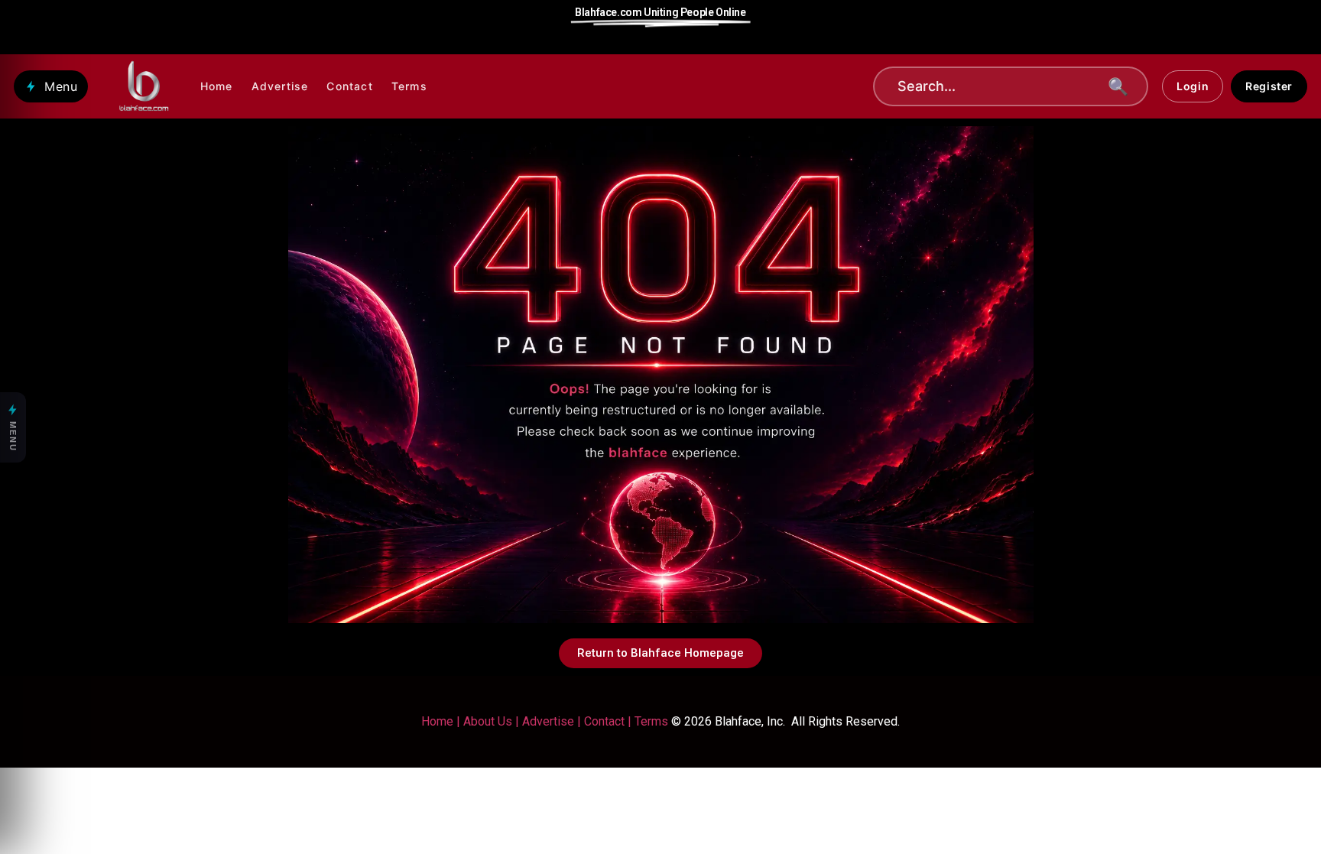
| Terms (646, 721)
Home (216, 86)
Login (1193, 86)
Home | (440, 721)
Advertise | (553, 721)
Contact (349, 86)
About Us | (492, 721)
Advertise (280, 86)
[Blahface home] (144, 86)
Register (1269, 86)
